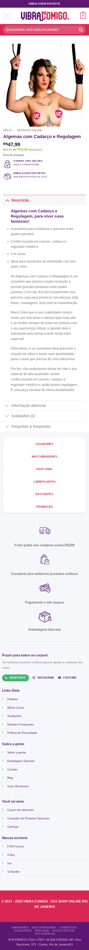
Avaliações (14, 716)
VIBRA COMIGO (36, 901)
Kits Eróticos (45, 933)
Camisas (13, 826)
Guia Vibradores (18, 786)
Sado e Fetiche (63, 930)
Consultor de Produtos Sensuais (28, 818)
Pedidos (12, 699)
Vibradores (20, 927)
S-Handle (13, 871)
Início (7, 130)
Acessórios (23, 930)
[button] (7, 16)
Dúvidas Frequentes (20, 724)
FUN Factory (15, 846)
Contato (12, 769)
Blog (10, 777)
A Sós (11, 854)
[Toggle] (7, 200)
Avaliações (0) (23, 416)
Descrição (20, 200)
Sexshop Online (29, 130)
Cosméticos (68, 927)
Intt (9, 863)
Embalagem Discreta (21, 761)
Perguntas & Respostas (31, 426)
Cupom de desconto (20, 810)
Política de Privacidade (22, 732)
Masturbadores (44, 927)
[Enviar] (81, 30)
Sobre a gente (16, 752)
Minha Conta (15, 707)
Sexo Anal (42, 930)
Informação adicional (28, 405)
